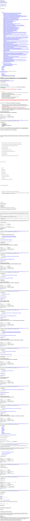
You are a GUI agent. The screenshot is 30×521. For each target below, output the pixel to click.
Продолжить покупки (8, 511)
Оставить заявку (3, 242)
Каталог (3, 12)
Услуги (3, 62)
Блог (2, 68)
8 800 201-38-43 (2, 0)
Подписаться (15, 441)
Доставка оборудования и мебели (7, 65)
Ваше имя (9, 114)
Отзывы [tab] (3, 126)
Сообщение (9, 472)
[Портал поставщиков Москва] (6, 453)
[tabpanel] (15, 165)
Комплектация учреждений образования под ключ (10, 64)
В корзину (1, 85)
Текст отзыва (9, 226)
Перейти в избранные (3, 511)
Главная (3, 73)
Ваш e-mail (9, 224)
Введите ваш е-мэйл (10, 441)
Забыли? (1, 496)
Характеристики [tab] (4, 124)
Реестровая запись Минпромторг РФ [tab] (6, 125)
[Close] (0, 10)
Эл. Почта (9, 115)
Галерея (3, 67)
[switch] (0, 229)
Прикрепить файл (12, 486)
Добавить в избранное (6, 85)
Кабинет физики (4, 74)
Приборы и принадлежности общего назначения (8, 75)
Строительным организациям (7, 63)
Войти (1, 498)
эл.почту (19, 89)
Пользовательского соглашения (12, 120)
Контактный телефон (10, 116)
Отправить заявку (3, 122)
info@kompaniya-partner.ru (3, 2)
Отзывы (3, 69)
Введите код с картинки (11, 117)
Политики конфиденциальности (21, 120)
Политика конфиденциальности (6, 433)
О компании (3, 66)
